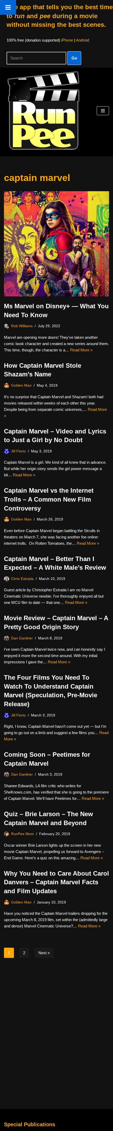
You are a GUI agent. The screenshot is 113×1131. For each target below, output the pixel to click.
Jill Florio (18, 451)
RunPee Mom (22, 834)
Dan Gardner (22, 638)
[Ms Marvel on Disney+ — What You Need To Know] (56, 243)
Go (74, 58)
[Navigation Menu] (103, 110)
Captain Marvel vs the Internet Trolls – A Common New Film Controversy (49, 499)
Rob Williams (22, 326)
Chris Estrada (22, 579)
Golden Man (21, 385)
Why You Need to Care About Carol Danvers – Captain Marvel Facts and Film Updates (56, 882)
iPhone (67, 40)
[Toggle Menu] (8, 7)
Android (82, 40)
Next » (44, 953)
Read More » (81, 350)
